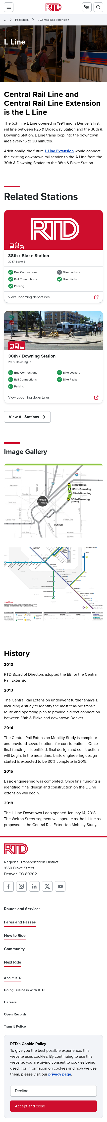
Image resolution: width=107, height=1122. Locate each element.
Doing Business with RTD (24, 990)
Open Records (15, 1014)
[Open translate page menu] (87, 7)
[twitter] (47, 886)
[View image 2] (53, 584)
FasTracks (22, 19)
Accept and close (30, 1106)
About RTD (12, 978)
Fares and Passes (20, 922)
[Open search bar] (98, 7)
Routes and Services (22, 909)
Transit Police (15, 1026)
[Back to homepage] (53, 7)
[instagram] (21, 886)
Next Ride (12, 962)
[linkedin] (34, 886)
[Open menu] (8, 7)
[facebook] (8, 886)
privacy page (59, 1074)
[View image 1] (53, 501)
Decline (21, 1091)
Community (14, 949)
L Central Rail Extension (53, 19)
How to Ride (15, 935)
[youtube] (60, 886)
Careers (10, 1002)
